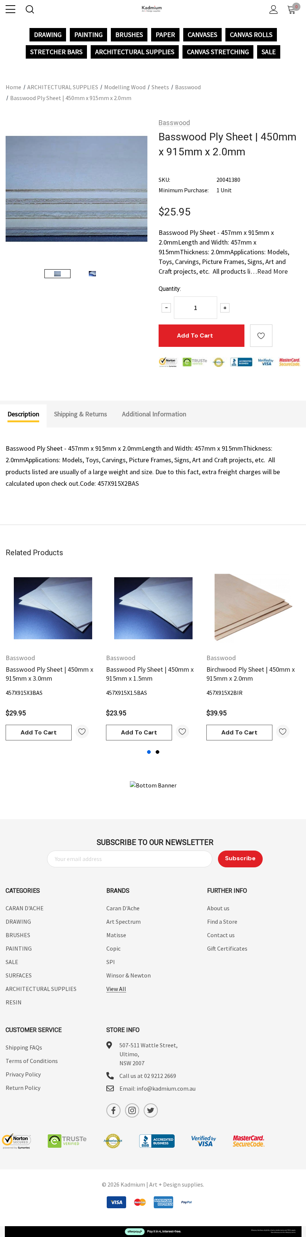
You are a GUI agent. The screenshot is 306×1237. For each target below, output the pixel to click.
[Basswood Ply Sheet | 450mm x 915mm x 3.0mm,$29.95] (53, 608)
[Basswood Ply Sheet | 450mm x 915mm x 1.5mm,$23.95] (153, 608)
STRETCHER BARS (56, 52)
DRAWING (48, 35)
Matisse (116, 935)
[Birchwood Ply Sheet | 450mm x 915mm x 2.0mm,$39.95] (253, 608)
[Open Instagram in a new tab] (132, 1110)
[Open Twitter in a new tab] (151, 1110)
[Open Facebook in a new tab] (113, 1110)
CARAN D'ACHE (25, 908)
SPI (110, 962)
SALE (269, 52)
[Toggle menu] (10, 9)
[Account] (272, 9)
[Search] (29, 9)
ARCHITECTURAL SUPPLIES (134, 52)
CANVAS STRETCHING (218, 52)
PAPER (165, 35)
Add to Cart (39, 732)
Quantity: (170, 288)
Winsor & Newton (128, 975)
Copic (113, 948)
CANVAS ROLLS (251, 35)
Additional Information (154, 414)
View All (116, 988)
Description (23, 414)
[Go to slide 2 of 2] (157, 752)
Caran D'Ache (123, 908)
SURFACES (19, 975)
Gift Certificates (227, 948)
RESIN (14, 1002)
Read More (272, 271)
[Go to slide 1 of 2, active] (149, 752)
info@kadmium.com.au (166, 1088)
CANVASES (202, 35)
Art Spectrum (123, 921)
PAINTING (88, 35)
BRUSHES (129, 35)
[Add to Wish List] (82, 731)
